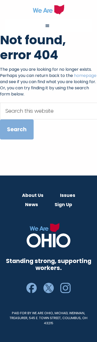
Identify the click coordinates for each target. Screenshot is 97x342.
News (31, 204)
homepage (85, 75)
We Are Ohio (48, 9)
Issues (67, 195)
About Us (32, 195)
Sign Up (63, 204)
